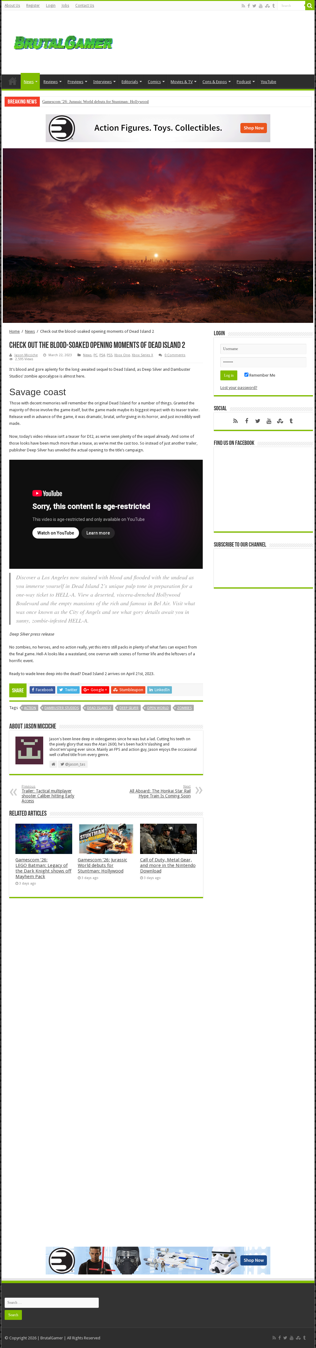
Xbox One (122, 355)
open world (158, 708)
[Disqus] (106, 992)
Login (51, 5)
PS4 (102, 355)
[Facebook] (249, 6)
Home (13, 80)
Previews (75, 81)
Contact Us (84, 5)
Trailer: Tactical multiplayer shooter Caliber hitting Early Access (48, 793)
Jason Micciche (26, 355)
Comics (154, 81)
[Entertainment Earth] (158, 127)
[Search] (309, 5)
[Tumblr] (273, 6)
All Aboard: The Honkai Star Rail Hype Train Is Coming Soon (160, 791)
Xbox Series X (142, 355)
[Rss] (243, 6)
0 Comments (174, 355)
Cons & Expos (214, 81)
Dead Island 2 (99, 708)
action (30, 708)
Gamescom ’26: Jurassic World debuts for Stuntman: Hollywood (95, 101)
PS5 (109, 355)
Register (33, 5)
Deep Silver (129, 708)
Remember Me (261, 375)
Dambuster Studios (61, 708)
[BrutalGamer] (63, 41)
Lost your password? (238, 387)
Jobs (65, 5)
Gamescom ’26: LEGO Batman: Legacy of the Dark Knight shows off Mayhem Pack (43, 868)
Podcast (244, 81)
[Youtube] (260, 6)
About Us (12, 5)
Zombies (184, 708)
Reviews (51, 81)
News (29, 81)
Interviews (102, 81)
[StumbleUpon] (267, 6)
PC (96, 355)
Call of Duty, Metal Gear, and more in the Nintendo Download (168, 865)
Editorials (130, 81)
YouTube (268, 81)
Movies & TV (182, 81)
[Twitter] (254, 6)
